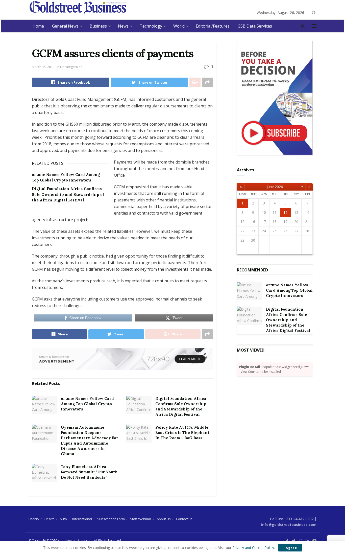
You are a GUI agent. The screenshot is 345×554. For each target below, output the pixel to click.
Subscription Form (111, 519)
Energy (34, 519)
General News (65, 26)
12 (285, 212)
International (82, 519)
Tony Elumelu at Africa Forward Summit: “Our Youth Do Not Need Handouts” (89, 472)
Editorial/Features (213, 26)
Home (38, 26)
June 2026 (275, 186)
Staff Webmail (141, 519)
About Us (164, 519)
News (123, 26)
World (179, 26)
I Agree (290, 547)
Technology (151, 26)
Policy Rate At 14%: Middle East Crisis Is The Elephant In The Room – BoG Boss (182, 432)
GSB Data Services (255, 26)
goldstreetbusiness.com (75, 540)
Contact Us (184, 519)
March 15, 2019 (43, 66)
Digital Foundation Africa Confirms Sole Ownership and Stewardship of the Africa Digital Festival (68, 194)
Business (98, 26)
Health (49, 519)
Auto (63, 519)
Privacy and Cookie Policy (253, 547)
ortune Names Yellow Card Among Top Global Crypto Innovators (87, 403)
